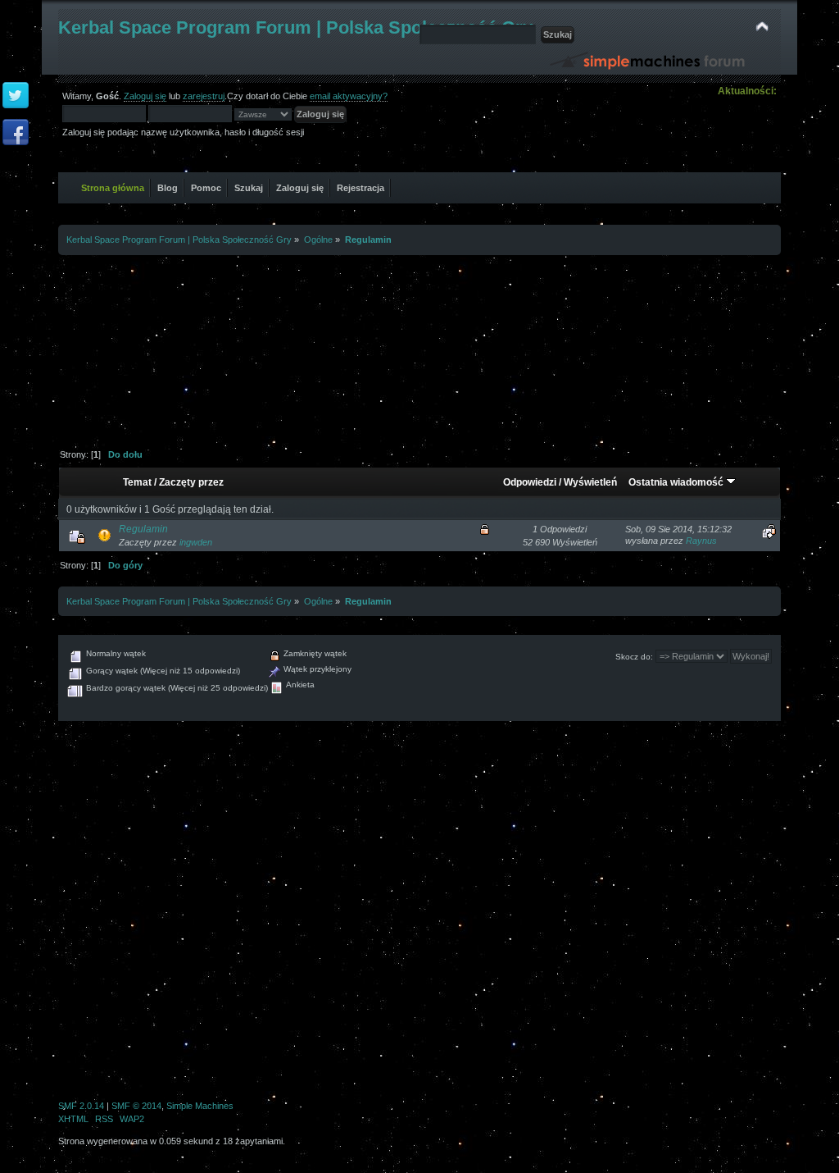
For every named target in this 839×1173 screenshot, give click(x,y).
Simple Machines (200, 1106)
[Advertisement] (419, 345)
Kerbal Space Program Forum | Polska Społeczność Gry (295, 27)
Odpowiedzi (529, 482)
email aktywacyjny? (349, 96)
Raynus (701, 540)
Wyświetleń (590, 482)
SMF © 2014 (136, 1106)
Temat (137, 482)
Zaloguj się (145, 96)
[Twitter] (15, 96)
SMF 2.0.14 (81, 1106)
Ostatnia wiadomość (677, 482)
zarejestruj (203, 96)
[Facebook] (15, 133)
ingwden (195, 542)
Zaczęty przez (191, 482)
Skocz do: (634, 656)
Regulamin (143, 529)
